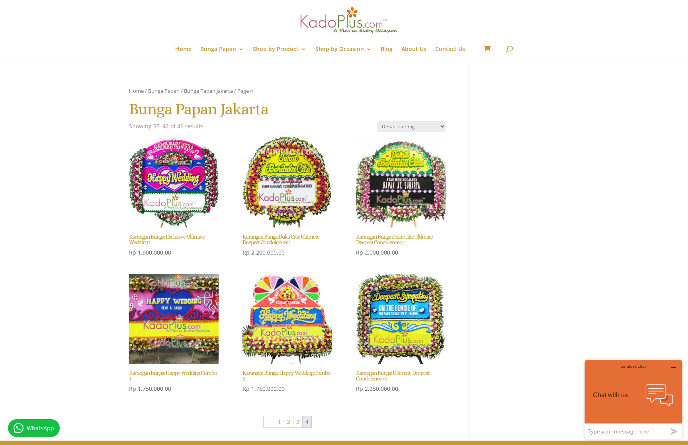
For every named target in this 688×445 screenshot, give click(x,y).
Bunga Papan (218, 49)
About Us (413, 49)
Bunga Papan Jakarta (208, 90)
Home (183, 49)
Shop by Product (276, 49)
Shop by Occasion (339, 49)
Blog (387, 49)
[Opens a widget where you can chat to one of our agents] (633, 399)
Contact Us (450, 49)
